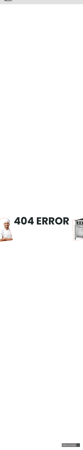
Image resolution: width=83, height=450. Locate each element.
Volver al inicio (17, 236)
